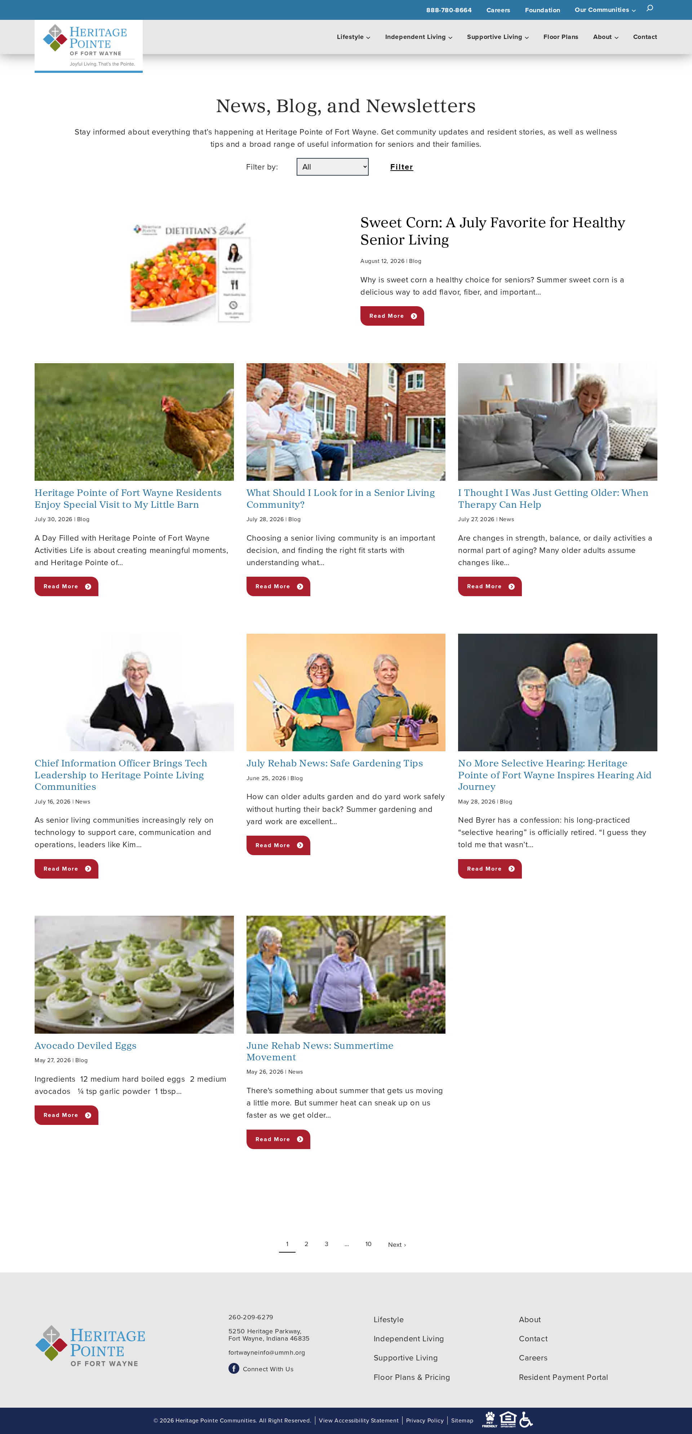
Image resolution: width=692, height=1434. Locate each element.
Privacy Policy (425, 1420)
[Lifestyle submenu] (368, 37)
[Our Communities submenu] (633, 10)
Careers (499, 10)
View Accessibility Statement (359, 1420)
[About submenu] (616, 37)
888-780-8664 (449, 10)
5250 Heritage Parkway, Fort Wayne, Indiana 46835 (269, 1335)
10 (368, 1244)
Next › (397, 1244)
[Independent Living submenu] (450, 37)
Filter (401, 167)
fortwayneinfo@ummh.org (267, 1352)
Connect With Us (268, 1369)
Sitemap (462, 1420)
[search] (649, 8)
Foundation (542, 10)
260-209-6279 (251, 1317)
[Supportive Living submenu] (526, 37)
